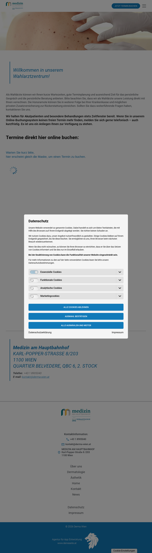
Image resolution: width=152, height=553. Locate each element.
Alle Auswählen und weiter (76, 325)
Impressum (118, 332)
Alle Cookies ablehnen (76, 307)
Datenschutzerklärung (40, 332)
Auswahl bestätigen (76, 316)
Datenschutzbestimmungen (41, 263)
